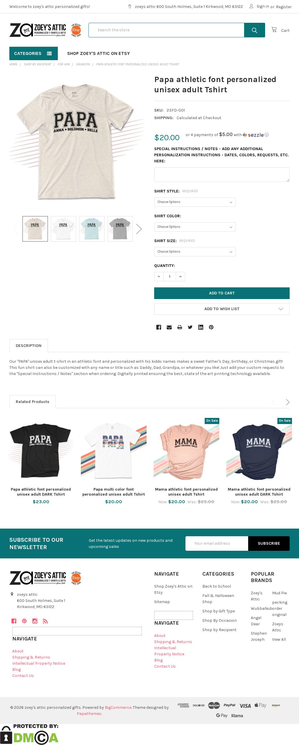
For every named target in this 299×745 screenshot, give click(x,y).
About (18, 651)
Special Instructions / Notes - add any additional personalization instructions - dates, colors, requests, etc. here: (221, 155)
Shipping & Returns (31, 657)
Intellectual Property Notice (38, 663)
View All (279, 639)
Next (139, 229)
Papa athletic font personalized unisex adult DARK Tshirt (41, 492)
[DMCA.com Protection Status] (29, 734)
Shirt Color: (167, 215)
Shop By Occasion (219, 620)
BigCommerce (118, 707)
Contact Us (23, 675)
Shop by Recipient (219, 629)
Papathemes (89, 713)
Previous (15, 229)
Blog (16, 669)
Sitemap (162, 601)
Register (284, 6)
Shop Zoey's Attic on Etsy (98, 53)
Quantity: (164, 265)
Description (28, 345)
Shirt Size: (174, 240)
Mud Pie (279, 593)
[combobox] (176, 30)
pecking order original (279, 608)
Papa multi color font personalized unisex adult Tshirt (113, 492)
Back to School (216, 586)
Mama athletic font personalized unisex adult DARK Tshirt (259, 492)
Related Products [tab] (32, 401)
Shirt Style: (176, 191)
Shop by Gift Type (218, 611)
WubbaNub (261, 608)
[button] (227, 135)
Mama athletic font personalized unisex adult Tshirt (186, 492)
